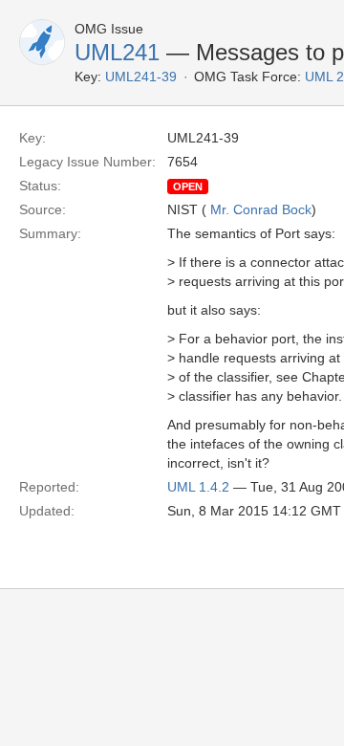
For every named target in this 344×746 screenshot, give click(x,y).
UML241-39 (141, 76)
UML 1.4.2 (198, 486)
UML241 (117, 52)
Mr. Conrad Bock (261, 209)
